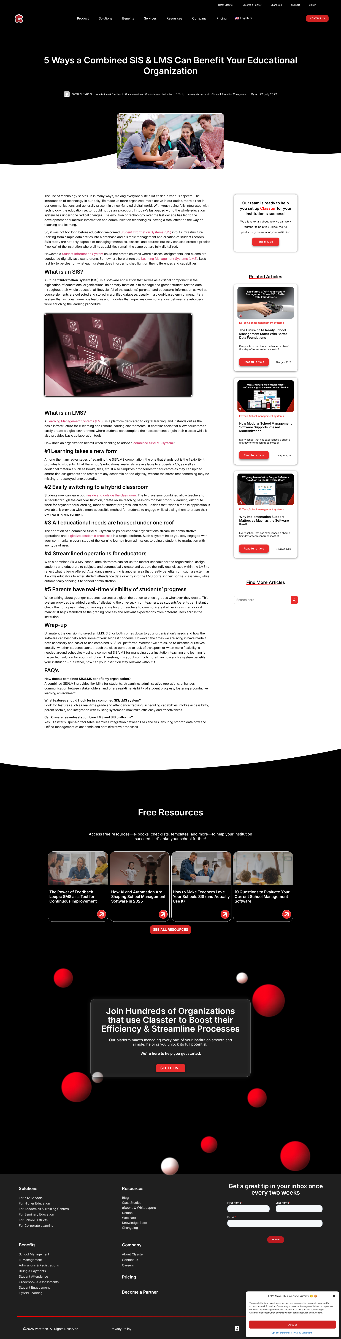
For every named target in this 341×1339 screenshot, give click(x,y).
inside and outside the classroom (111, 495)
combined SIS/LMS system (153, 443)
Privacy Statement (302, 1332)
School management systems (266, 322)
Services (150, 18)
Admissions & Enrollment (109, 94)
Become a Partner (140, 1292)
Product (83, 18)
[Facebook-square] (237, 1328)
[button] (334, 1296)
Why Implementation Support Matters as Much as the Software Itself (264, 520)
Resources (174, 18)
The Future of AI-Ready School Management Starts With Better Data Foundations (263, 333)
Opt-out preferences (282, 1332)
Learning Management (198, 94)
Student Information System (82, 254)
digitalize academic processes (89, 536)
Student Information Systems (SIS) (146, 232)
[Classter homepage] (18, 18)
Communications (134, 94)
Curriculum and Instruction (159, 94)
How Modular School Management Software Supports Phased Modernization (265, 427)
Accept (292, 1324)
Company (199, 18)
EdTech (179, 94)
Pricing (221, 18)
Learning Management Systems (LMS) (169, 258)
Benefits (128, 18)
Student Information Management (229, 94)
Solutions (105, 18)
